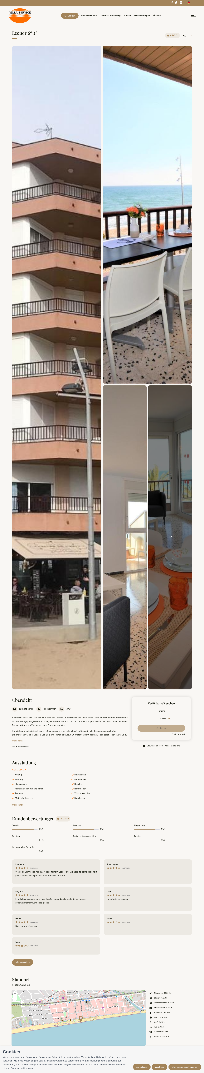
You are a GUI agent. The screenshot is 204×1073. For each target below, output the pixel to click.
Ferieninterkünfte (89, 15)
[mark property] (80, 1019)
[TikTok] (176, 2)
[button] (79, 1018)
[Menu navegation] (193, 16)
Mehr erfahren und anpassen (185, 1067)
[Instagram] (181, 2)
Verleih (127, 15)
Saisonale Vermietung (110, 15)
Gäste (163, 719)
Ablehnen (159, 1067)
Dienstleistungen (142, 15)
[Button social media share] (184, 36)
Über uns (157, 15)
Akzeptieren (141, 1067)
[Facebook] (172, 2)
